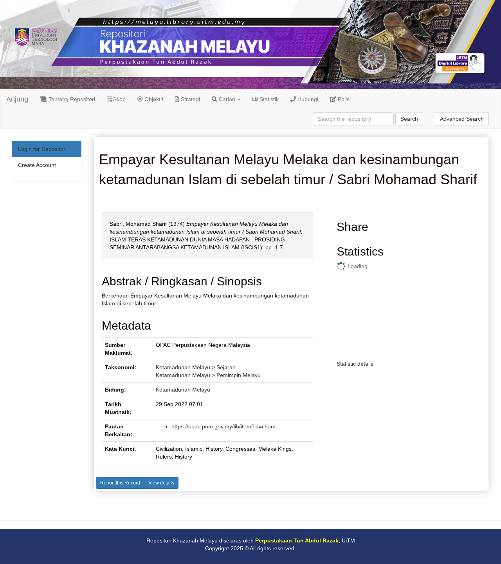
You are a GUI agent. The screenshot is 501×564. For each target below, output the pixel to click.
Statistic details (355, 364)
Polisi (343, 99)
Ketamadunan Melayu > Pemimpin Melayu (208, 375)
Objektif (153, 99)
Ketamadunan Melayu (183, 389)
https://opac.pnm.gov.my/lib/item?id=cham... (225, 426)
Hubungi (307, 99)
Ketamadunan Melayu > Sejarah (196, 367)
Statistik (268, 99)
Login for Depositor (41, 149)
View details (161, 483)
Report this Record (120, 483)
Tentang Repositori (71, 99)
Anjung (17, 99)
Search (409, 119)
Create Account (37, 165)
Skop (119, 99)
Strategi (189, 99)
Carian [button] (227, 99)
